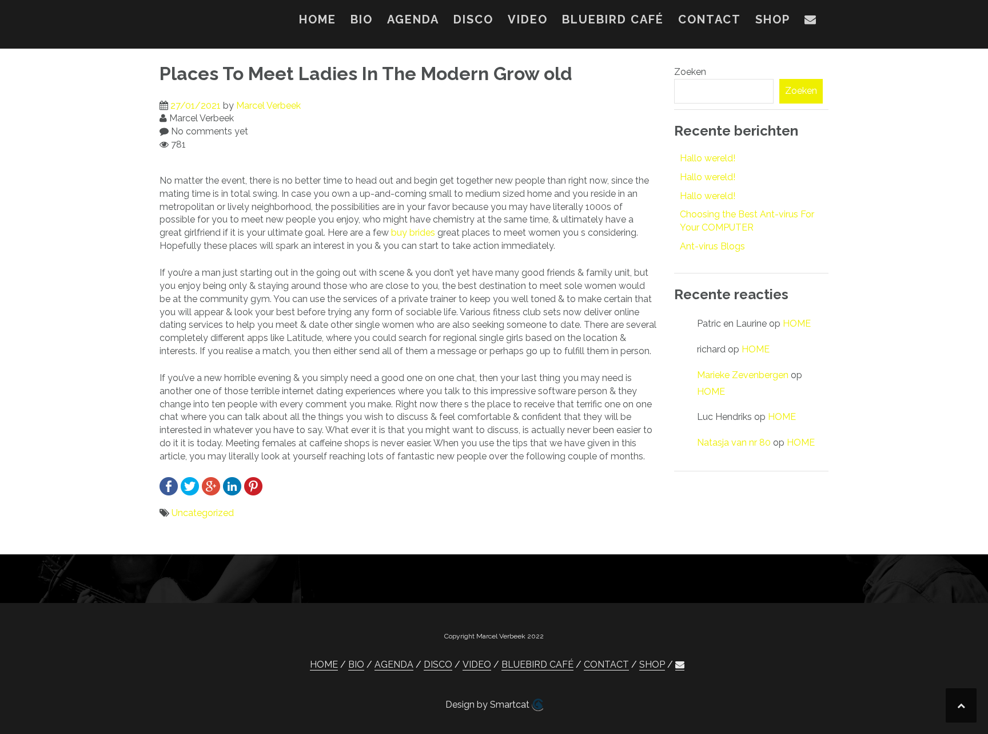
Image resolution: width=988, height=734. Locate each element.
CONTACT (709, 19)
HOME (317, 19)
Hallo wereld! (707, 158)
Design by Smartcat (488, 704)
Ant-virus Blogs (712, 246)
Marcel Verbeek (268, 105)
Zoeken (690, 71)
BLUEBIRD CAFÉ (613, 19)
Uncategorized (203, 512)
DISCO (473, 19)
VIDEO (528, 19)
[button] (810, 21)
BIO (361, 19)
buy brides (413, 232)
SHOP (772, 19)
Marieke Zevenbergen (742, 375)
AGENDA (413, 19)
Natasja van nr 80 (734, 442)
